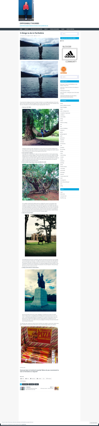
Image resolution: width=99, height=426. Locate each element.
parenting (62, 162)
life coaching (62, 149)
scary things (62, 168)
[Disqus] (39, 407)
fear (61, 124)
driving (61, 118)
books (61, 109)
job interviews (62, 143)
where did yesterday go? (64, 181)
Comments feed (63, 196)
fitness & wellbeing (54, 29)
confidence (62, 114)
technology (62, 172)
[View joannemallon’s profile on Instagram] (62, 40)
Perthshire (25, 384)
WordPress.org (63, 197)
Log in (61, 192)
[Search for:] (69, 34)
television (62, 174)
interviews (62, 141)
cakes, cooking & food (64, 111)
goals (61, 135)
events (61, 120)
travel (62, 29)
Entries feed (62, 194)
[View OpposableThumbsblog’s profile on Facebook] (60, 40)
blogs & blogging (63, 107)
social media (62, 170)
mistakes (62, 157)
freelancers (62, 130)
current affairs (62, 116)
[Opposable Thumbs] (26, 20)
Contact (26, 29)
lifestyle (61, 151)
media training (63, 155)
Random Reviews (63, 166)
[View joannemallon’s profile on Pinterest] (63, 40)
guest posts (62, 137)
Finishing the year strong (64, 90)
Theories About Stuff (64, 176)
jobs (61, 145)
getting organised (63, 134)
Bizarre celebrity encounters (65, 105)
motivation (62, 160)
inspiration (62, 139)
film (61, 126)
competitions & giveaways (65, 113)
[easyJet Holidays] (63, 72)
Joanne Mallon (31, 35)
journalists (62, 147)
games (61, 132)
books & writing (70, 29)
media (61, 153)
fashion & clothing (63, 122)
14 (39, 35)
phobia (61, 164)
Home (21, 29)
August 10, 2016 (24, 35)
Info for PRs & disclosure (36, 29)
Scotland (31, 384)
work (61, 183)
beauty (46, 29)
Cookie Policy (24, 424)
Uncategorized (63, 180)
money (61, 158)
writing (61, 185)
